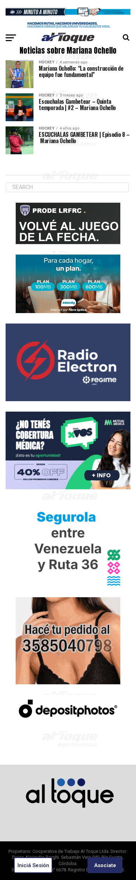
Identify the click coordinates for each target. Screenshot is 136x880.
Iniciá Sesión (33, 865)
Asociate (105, 865)
